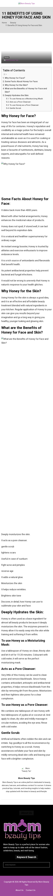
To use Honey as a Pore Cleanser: (24, 105)
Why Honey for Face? (15, 78)
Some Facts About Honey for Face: (21, 81)
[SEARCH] (47, 864)
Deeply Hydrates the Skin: (17, 95)
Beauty (7, 57)
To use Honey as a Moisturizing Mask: (26, 98)
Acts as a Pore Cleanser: (20, 102)
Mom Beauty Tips (12, 60)
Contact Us (30, 890)
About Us (19, 890)
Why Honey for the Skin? (16, 85)
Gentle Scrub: (15, 108)
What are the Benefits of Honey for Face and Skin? (26, 90)
